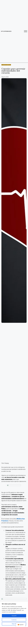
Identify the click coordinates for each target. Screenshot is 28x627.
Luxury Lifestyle (6, 64)
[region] (14, 614)
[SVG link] (6, 31)
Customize (14, 619)
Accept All (14, 615)
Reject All (14, 623)
